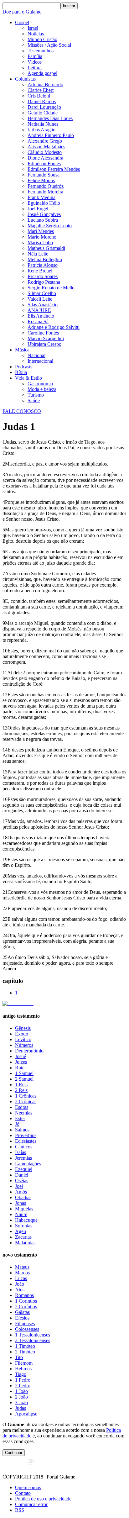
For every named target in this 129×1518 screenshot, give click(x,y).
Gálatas (22, 1312)
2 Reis (21, 1090)
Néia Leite (38, 253)
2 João (21, 1396)
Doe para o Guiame (22, 11)
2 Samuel (24, 1079)
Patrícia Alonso (43, 265)
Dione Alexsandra (45, 158)
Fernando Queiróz (46, 186)
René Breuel (40, 270)
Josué (20, 1056)
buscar (69, 5)
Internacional (40, 361)
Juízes (21, 1062)
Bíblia (21, 372)
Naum (21, 1214)
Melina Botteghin (45, 259)
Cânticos (23, 1146)
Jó (17, 1124)
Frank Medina (41, 197)
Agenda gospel (42, 73)
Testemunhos (41, 50)
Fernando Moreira (45, 191)
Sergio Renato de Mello (51, 287)
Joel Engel (38, 208)
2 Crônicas (25, 1101)
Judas (20, 1408)
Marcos (22, 1272)
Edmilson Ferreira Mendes (54, 169)
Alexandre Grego (45, 141)
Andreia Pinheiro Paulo (51, 135)
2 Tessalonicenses (32, 1340)
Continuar (13, 1452)
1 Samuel (24, 1073)
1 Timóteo (25, 1346)
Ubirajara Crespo (44, 344)
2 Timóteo (25, 1351)
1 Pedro (22, 1380)
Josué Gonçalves (44, 214)
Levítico (23, 1039)
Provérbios (25, 1135)
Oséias (21, 1180)
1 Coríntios (26, 1301)
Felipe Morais (41, 180)
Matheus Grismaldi (46, 248)
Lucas (21, 1278)
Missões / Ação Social (49, 45)
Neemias (23, 1112)
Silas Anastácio (43, 304)
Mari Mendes (41, 231)
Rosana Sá (38, 321)
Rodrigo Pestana (44, 282)
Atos (19, 1289)
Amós (21, 1191)
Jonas (20, 1203)
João (19, 1284)
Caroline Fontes (43, 332)
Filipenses (25, 1323)
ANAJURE (39, 310)
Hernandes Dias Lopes (50, 118)
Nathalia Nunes (43, 124)
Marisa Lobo (40, 242)
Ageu (20, 1231)
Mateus (22, 1267)
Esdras (21, 1107)
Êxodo (21, 1033)
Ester (20, 1118)
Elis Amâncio (41, 316)
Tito (19, 1357)
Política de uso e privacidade (43, 1498)
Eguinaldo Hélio (44, 203)
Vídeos (35, 62)
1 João (21, 1391)
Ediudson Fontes (44, 163)
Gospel (22, 22)
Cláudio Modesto (45, 152)
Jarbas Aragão (41, 129)
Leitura (35, 67)
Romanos (24, 1295)
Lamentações (28, 1163)
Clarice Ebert (41, 90)
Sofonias (23, 1225)
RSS (19, 1510)
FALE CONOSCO (22, 411)
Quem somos (28, 1487)
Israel (33, 28)
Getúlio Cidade (43, 112)
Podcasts (23, 366)
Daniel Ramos (42, 101)
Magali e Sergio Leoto (50, 225)
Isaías (20, 1152)
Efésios (22, 1317)
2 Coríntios (26, 1306)
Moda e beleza (42, 389)
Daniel (21, 1175)
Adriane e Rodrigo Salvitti (54, 327)
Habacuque (26, 1220)
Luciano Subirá (43, 220)
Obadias (23, 1197)
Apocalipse (26, 1413)
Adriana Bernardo (45, 84)
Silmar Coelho (42, 293)
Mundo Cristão (42, 39)
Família (35, 56)
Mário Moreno (42, 237)
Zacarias (23, 1237)
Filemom (24, 1363)
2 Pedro (22, 1385)
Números (24, 1045)
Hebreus (23, 1368)
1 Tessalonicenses (32, 1334)
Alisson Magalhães (46, 146)
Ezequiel (23, 1169)
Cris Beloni (39, 95)
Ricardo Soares (43, 276)
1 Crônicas (25, 1096)
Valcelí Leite (40, 299)
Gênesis (23, 1028)
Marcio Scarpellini (46, 338)
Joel (19, 1186)
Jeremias (23, 1158)
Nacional (36, 355)
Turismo (36, 395)
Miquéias (24, 1208)
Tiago (20, 1374)
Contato (23, 1493)
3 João (21, 1402)
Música (22, 349)
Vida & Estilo (28, 378)
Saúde (34, 400)
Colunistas (25, 79)
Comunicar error (31, 1504)
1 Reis (21, 1084)
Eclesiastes (25, 1141)
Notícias (36, 33)
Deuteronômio (29, 1050)
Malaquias (25, 1242)
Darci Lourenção (44, 107)
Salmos (22, 1129)
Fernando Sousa (43, 174)
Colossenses (27, 1329)
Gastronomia (40, 383)
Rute (19, 1067)
